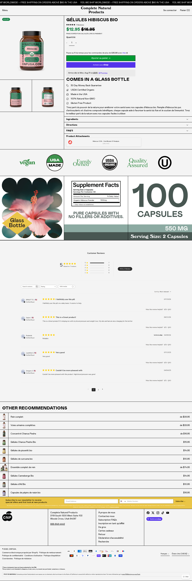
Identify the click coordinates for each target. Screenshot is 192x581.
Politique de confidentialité (12, 556)
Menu (5, 10)
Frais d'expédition (73, 33)
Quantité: (71, 37)
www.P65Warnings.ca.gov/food (131, 574)
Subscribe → (180, 501)
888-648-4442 (57, 524)
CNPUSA (12, 549)
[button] (185, 10)
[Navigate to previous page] (89, 389)
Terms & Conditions (114, 507)
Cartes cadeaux (106, 531)
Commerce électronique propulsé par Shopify (20, 553)
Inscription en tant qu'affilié (111, 523)
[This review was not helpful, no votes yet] (169, 309)
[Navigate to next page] (103, 389)
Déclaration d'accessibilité (111, 538)
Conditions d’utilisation (33, 556)
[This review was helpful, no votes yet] (165, 309)
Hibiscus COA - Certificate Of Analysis (106, 141)
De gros (102, 527)
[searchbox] (28, 286)
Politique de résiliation (23, 559)
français (164, 554)
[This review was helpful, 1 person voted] (165, 327)
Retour (101, 534)
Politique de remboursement (50, 553)
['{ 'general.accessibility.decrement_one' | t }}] (67, 43)
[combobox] (48, 286)
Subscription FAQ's (107, 520)
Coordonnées (7, 559)
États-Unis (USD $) (180, 554)
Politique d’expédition (52, 556)
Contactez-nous (106, 516)
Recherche (103, 542)
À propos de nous (106, 513)
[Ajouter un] (76, 43)
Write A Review (125, 269)
